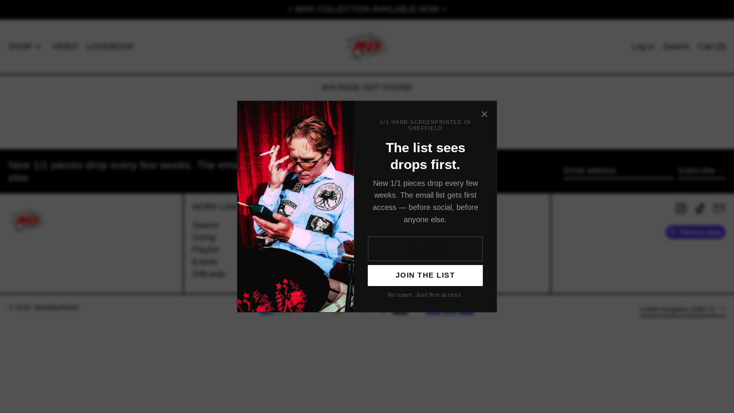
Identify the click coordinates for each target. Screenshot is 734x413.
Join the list (425, 275)
